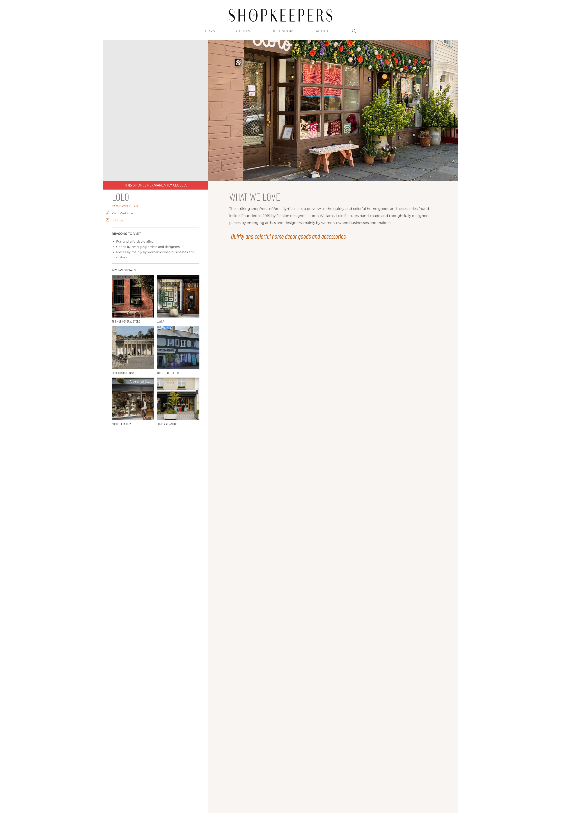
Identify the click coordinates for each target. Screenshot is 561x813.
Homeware (122, 206)
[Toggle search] (354, 31)
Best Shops (283, 31)
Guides (243, 31)
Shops (208, 31)
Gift (137, 206)
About (322, 31)
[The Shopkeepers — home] (280, 15)
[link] (133, 299)
